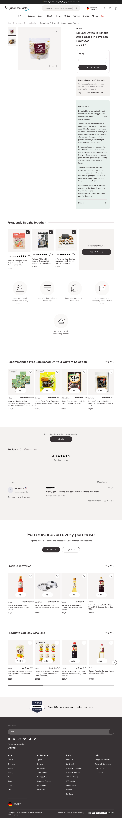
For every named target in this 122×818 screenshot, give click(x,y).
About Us (69, 760)
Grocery (31, 16)
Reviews (69, 790)
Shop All (108, 362)
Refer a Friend (71, 785)
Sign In (39, 760)
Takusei (79, 28)
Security (81, 813)
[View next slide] (56, 66)
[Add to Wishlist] (57, 31)
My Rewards (41, 785)
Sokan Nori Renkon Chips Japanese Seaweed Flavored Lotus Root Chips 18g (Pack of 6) (20, 403)
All (21, 16)
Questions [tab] (30, 450)
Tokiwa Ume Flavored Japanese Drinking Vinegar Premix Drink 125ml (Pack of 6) (47, 673)
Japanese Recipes (73, 772)
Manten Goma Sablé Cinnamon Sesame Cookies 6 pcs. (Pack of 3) (47, 403)
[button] (82, 45)
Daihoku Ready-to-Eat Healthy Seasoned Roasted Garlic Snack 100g (100, 403)
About (95, 16)
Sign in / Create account (88, 92)
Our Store (69, 794)
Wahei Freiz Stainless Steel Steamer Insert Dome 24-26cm (47, 606)
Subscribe (111, 731)
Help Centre (99, 768)
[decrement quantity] (82, 60)
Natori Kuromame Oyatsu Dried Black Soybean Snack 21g (73, 402)
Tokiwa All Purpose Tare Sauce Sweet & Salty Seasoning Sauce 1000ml (74, 673)
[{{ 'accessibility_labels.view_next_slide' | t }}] (114, 662)
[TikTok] (35, 739)
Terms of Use (61, 813)
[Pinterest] (24, 739)
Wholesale (41, 790)
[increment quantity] (103, 60)
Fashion (76, 16)
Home (58, 16)
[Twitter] (14, 739)
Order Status (42, 772)
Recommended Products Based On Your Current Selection (47, 362)
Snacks (10, 768)
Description (83, 106)
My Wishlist (41, 768)
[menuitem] (19, 16)
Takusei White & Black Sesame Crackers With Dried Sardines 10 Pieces (41, 261)
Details (81, 203)
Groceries (11, 764)
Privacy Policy (72, 813)
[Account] (104, 8)
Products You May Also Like (26, 633)
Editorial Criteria (72, 777)
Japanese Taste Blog (74, 768)
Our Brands (70, 764)
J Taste (10, 760)
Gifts (9, 790)
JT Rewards (70, 781)
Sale (102, 16)
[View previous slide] (49, 66)
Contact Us (99, 772)
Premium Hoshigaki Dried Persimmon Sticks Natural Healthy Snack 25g (17, 263)
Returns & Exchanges (103, 764)
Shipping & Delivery (102, 760)
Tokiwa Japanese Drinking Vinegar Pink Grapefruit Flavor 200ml (19, 607)
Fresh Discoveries (19, 566)
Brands (86, 16)
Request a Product (44, 781)
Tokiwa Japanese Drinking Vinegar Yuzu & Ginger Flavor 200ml (72, 607)
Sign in (61, 439)
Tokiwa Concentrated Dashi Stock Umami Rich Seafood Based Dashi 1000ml (101, 607)
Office (67, 16)
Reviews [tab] (14, 450)
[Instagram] (19, 739)
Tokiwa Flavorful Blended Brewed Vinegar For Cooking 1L (101, 672)
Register (40, 764)
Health (50, 16)
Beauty (41, 16)
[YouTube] (30, 739)
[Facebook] (9, 739)
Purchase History (43, 777)
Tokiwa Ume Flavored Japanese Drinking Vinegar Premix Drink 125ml (20, 673)
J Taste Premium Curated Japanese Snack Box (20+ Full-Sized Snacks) (66, 261)
